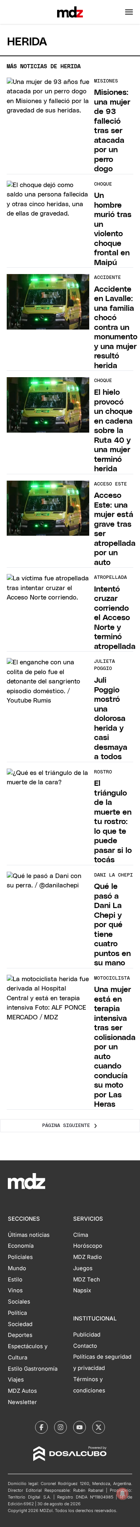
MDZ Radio (87, 1257)
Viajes (16, 1379)
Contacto (85, 1346)
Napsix (82, 1290)
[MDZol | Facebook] (41, 1427)
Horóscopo (87, 1245)
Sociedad (20, 1324)
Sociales (19, 1301)
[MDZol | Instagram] (60, 1427)
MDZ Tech (86, 1279)
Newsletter (22, 1402)
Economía (21, 1245)
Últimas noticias (29, 1235)
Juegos (83, 1268)
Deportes (20, 1335)
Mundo (17, 1268)
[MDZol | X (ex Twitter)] (99, 1427)
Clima (80, 1235)
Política (17, 1313)
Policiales (20, 1257)
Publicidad (86, 1334)
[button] (129, 12)
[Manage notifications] (122, 1494)
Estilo (15, 1279)
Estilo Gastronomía (32, 1368)
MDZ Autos (22, 1391)
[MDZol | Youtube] (79, 1427)
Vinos (15, 1290)
